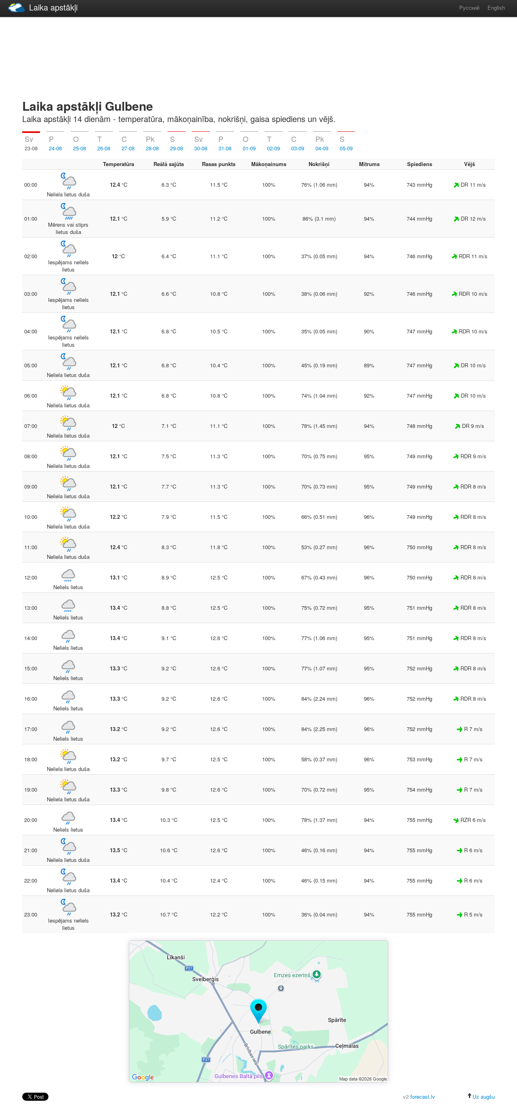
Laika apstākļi (53, 7)
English (496, 7)
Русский (469, 7)
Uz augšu (484, 1096)
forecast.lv (422, 1096)
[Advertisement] (258, 56)
